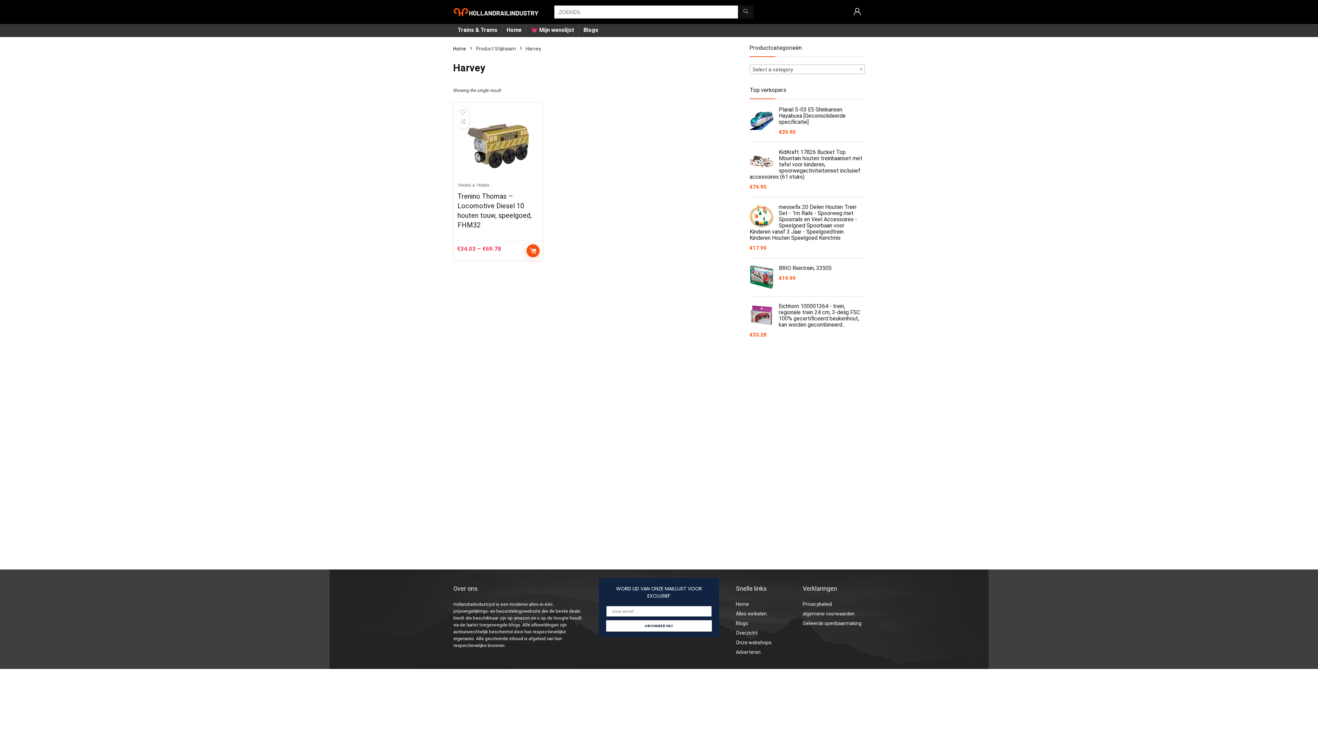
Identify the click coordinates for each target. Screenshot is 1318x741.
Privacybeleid (817, 604)
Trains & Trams (477, 30)
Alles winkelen (751, 613)
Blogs (590, 30)
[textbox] (807, 69)
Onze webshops (754, 642)
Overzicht (747, 633)
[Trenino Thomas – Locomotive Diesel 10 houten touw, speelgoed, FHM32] (498, 146)
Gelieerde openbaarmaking (832, 623)
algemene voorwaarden (829, 613)
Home (514, 30)
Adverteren (748, 652)
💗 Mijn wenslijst (552, 30)
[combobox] (807, 69)
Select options (533, 250)
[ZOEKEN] (745, 12)
